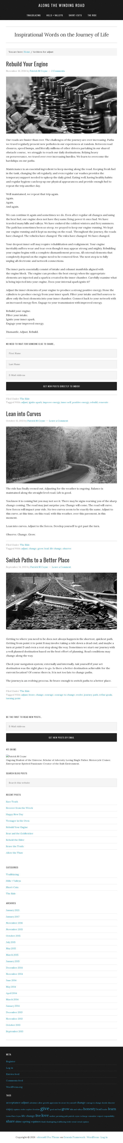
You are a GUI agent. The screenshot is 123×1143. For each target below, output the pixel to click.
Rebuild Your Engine (27, 63)
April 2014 (11, 993)
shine (18, 1121)
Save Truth (12, 801)
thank (43, 1122)
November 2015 (14, 929)
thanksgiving (51, 1122)
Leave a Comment (58, 420)
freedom (36, 1109)
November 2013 (14, 1018)
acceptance (13, 1102)
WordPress (93, 1137)
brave (32, 694)
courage (49, 694)
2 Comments (58, 71)
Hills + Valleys (13, 880)
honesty (89, 1109)
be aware (62, 1103)
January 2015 (13, 961)
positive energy (80, 402)
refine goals (105, 694)
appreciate (53, 1103)
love (45, 1115)
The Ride (25, 398)
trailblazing (61, 1122)
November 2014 (14, 974)
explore (29, 1109)
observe (67, 548)
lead (46, 548)
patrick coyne (73, 1116)
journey (88, 694)
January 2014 (13, 1005)
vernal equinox (83, 1122)
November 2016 (14, 922)
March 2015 (12, 954)
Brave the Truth (15, 846)
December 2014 (14, 967)
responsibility (109, 1116)
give (44, 1108)
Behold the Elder (15, 839)
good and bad (55, 1109)
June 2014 (11, 980)
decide (104, 1103)
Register (10, 1061)
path (95, 694)
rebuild (94, 402)
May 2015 (11, 948)
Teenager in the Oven (17, 820)
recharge (83, 1116)
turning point (13, 698)
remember (92, 1116)
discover (111, 1103)
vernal (73, 1122)
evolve (79, 694)
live (38, 1115)
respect (100, 1116)
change (33, 548)
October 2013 (13, 1025)
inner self (66, 402)
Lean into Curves (23, 413)
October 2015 (13, 935)
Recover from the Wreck (19, 808)
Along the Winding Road (61, 5)
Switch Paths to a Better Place (38, 559)
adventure (33, 1103)
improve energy (51, 402)
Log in (9, 1067)
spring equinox (31, 1121)
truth (69, 1122)
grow (40, 548)
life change (56, 548)
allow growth (43, 1103)
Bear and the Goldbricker (19, 833)
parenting (60, 1116)
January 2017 (12, 916)
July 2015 (11, 942)
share (10, 1121)
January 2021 (12, 910)
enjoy (9, 1109)
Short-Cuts (12, 887)
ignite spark (35, 402)
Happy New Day (14, 814)
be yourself (71, 1103)
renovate (103, 402)
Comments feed (14, 1080)
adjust (24, 402)
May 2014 (11, 986)
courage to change (65, 694)
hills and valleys (76, 1109)
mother (52, 1116)
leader (104, 1109)
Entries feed (12, 1074)
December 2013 (14, 1012)
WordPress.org (14, 1087)
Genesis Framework (74, 1137)
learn (112, 1109)
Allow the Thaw (14, 852)
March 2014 (12, 999)
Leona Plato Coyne (13, 1116)
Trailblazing (12, 874)
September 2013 (14, 1031)
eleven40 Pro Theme (48, 1137)
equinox (16, 1109)
